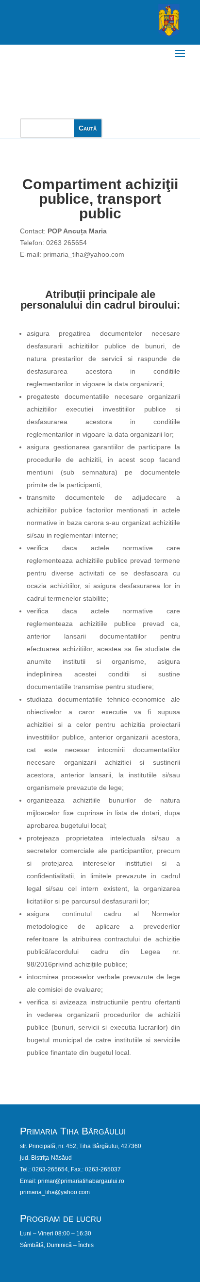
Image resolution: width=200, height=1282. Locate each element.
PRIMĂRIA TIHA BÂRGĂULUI (68, 76)
